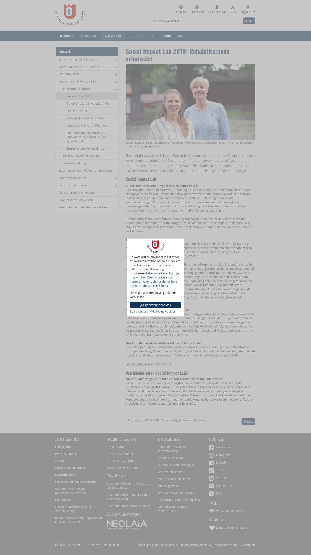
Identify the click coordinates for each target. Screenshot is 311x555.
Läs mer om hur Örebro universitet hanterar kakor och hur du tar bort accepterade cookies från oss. (154, 279)
